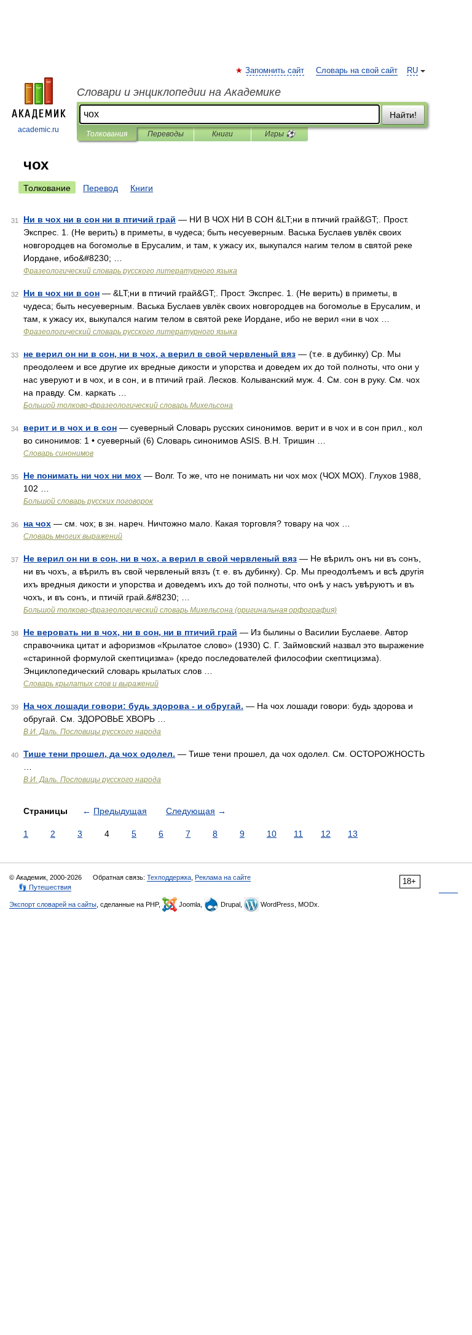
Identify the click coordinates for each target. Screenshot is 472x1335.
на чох (37, 523)
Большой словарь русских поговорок (88, 501)
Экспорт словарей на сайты (52, 904)
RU (412, 70)
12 (326, 834)
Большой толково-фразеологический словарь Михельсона (128, 405)
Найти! (403, 115)
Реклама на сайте (223, 877)
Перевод (100, 188)
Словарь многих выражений (72, 536)
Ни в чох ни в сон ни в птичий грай (99, 219)
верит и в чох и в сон (70, 428)
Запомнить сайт (275, 70)
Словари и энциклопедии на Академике (179, 92)
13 (353, 834)
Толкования (106, 134)
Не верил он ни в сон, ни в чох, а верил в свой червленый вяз (160, 558)
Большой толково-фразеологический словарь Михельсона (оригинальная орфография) (180, 610)
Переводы (166, 134)
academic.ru (38, 129)
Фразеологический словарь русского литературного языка (130, 271)
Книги (222, 134)
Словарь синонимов (58, 453)
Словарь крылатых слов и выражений (91, 683)
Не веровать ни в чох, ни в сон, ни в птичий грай (130, 632)
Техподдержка (169, 877)
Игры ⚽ (280, 134)
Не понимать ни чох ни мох (82, 475)
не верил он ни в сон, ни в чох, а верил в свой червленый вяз (159, 354)
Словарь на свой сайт (357, 70)
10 (272, 834)
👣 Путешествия (44, 887)
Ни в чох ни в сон (61, 293)
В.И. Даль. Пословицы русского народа (92, 731)
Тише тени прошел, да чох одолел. (99, 754)
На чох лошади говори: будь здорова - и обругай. (133, 706)
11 (298, 834)
